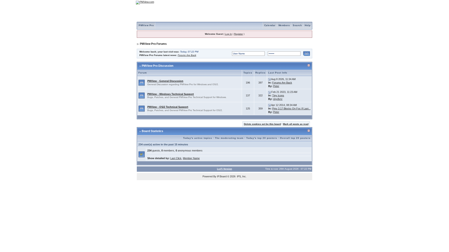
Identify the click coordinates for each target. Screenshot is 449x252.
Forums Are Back (187, 55)
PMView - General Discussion (165, 81)
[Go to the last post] (269, 79)
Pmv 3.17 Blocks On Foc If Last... (291, 108)
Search (297, 25)
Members (284, 25)
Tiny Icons (278, 95)
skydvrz (277, 99)
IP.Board (222, 176)
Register (238, 34)
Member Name (191, 158)
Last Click (175, 158)
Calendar (269, 25)
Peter (276, 86)
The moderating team (229, 138)
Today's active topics (197, 138)
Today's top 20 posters (261, 138)
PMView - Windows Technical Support (170, 94)
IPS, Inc (241, 176)
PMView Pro (146, 25)
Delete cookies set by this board (262, 124)
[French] (306, 2)
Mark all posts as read (295, 124)
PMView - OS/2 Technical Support (167, 106)
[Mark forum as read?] (141, 82)
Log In (228, 34)
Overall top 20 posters (295, 138)
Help (307, 25)
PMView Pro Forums (153, 44)
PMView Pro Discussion (157, 65)
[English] (293, 2)
